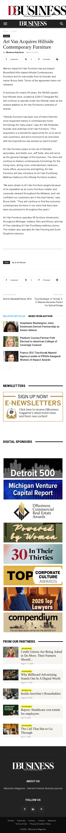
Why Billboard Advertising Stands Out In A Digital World (40, 676)
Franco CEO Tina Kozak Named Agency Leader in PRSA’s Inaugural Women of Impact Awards (40, 356)
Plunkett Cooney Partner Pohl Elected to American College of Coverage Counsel (38, 341)
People (14, 31)
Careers (31, 820)
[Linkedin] (33, 809)
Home (5, 31)
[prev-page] (5, 368)
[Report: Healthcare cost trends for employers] (10, 710)
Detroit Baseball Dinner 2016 (17, 299)
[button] (5, 24)
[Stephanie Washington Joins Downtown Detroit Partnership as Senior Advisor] (10, 326)
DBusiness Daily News (15, 52)
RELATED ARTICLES (14, 316)
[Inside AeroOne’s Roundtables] (10, 693)
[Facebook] (25, 809)
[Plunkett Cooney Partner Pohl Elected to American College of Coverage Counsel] (10, 341)
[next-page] (10, 368)
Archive (11, 820)
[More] (57, 59)
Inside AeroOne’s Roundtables (41, 693)
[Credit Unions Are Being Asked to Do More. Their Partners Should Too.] (10, 652)
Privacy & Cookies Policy (40, 824)
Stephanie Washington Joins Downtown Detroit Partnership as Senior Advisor (39, 326)
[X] (41, 809)
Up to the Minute (19, 262)
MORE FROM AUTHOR (40, 316)
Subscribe (21, 820)
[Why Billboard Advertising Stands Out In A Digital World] (10, 674)
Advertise (52, 820)
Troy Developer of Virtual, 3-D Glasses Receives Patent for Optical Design (48, 302)
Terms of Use (21, 824)
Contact (41, 820)
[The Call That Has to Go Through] (10, 729)
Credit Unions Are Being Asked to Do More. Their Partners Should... (41, 655)
